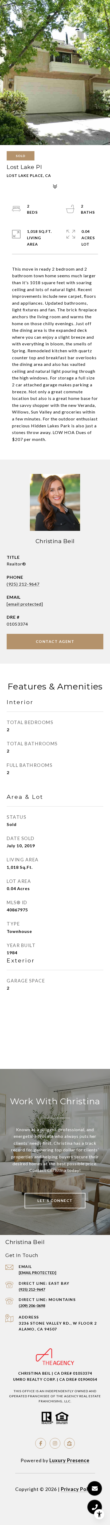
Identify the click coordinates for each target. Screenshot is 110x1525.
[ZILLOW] (69, 1443)
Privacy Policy (78, 1489)
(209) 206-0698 (32, 1305)
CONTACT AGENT (55, 641)
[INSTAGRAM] (55, 1443)
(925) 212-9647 (23, 583)
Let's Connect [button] (55, 1200)
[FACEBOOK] (40, 1443)
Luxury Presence (69, 1460)
